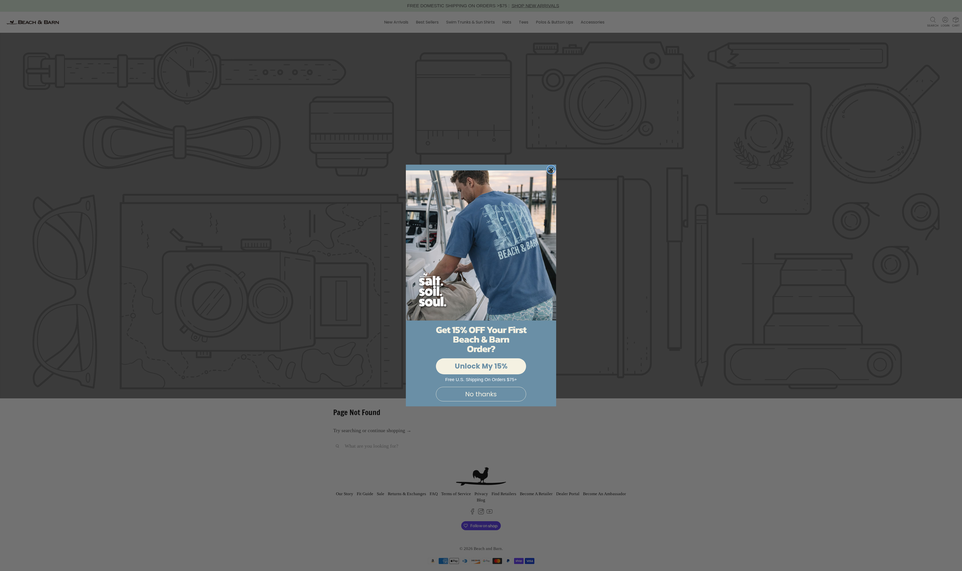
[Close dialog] (551, 170)
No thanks (481, 394)
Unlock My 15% (481, 366)
